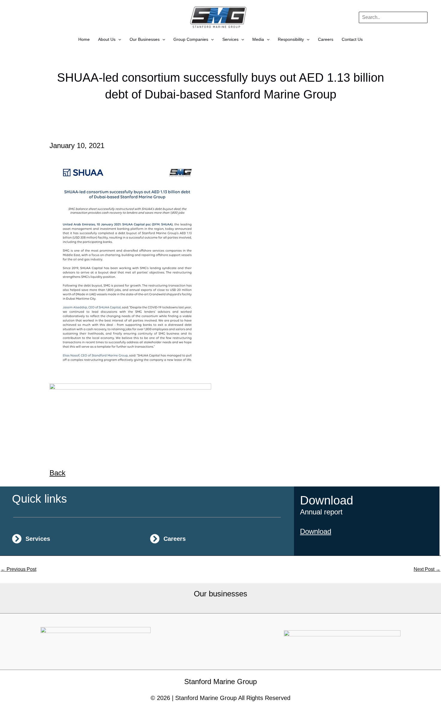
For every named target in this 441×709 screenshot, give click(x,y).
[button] (118, 39)
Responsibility (291, 39)
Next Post (427, 569)
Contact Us (352, 39)
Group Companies (190, 39)
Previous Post (18, 569)
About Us (107, 39)
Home (84, 39)
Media (258, 39)
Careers (325, 39)
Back (57, 473)
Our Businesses (145, 39)
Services (230, 39)
